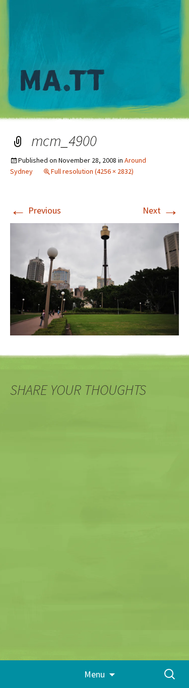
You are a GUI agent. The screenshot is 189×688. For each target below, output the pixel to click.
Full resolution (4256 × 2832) (92, 171)
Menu (94, 674)
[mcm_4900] (94, 278)
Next (161, 210)
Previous (35, 210)
